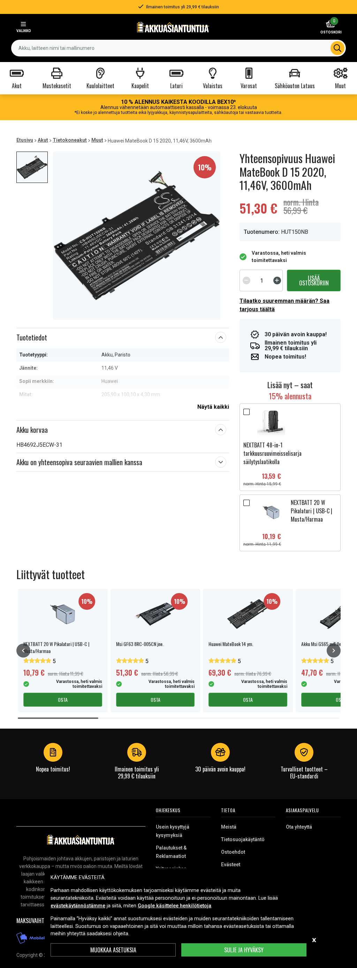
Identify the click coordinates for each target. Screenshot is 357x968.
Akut (43, 140)
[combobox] (178, 48)
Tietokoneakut (70, 140)
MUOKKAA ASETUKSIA (113, 950)
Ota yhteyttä (299, 827)
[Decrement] (246, 280)
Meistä (228, 827)
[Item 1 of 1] (136, 235)
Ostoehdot (233, 852)
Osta (63, 699)
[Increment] (277, 280)
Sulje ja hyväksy (244, 950)
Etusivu (24, 140)
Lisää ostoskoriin (314, 280)
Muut (97, 140)
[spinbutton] (262, 280)
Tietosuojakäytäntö (243, 839)
